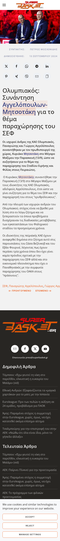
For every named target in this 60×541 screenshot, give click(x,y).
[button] (4, 5)
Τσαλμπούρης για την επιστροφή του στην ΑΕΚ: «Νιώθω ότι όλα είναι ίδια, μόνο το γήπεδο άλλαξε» (29, 433)
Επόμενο (42, 290)
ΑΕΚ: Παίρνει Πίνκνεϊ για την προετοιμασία (29, 470)
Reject (30, 525)
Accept (30, 517)
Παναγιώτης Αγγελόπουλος (26, 286)
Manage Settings (30, 534)
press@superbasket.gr (37, 357)
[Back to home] (30, 5)
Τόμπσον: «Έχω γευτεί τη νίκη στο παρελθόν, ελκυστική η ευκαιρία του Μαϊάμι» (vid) (25, 379)
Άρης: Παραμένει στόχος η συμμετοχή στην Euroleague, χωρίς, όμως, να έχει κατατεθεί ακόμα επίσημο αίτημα (26, 417)
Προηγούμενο (21, 290)
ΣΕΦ (5, 286)
